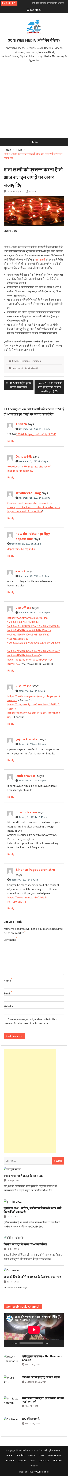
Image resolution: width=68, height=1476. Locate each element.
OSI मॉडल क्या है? (31, 1419)
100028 (20, 434)
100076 (21, 424)
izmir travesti (26, 775)
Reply (10, 441)
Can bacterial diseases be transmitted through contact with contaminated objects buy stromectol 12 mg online (33, 507)
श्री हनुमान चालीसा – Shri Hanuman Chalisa (42, 1358)
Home (9, 1455)
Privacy (34, 1465)
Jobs (32, 1460)
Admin (32, 191)
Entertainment (54, 1455)
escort (21, 571)
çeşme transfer (27, 739)
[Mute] (54, 1343)
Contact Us (44, 1460)
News (15, 360)
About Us (57, 1460)
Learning (22, 1460)
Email (7, 993)
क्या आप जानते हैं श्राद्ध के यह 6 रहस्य (48, 3)
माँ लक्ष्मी (34, 368)
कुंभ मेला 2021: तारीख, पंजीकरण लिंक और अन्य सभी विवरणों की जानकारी (32, 1210)
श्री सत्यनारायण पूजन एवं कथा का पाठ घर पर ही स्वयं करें (43, 1399)
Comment (10, 939)
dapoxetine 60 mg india (21, 549)
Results (31, 1455)
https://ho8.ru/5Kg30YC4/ (40, 434)
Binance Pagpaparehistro (35, 869)
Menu (35, 142)
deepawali (17, 368)
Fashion (10, 1460)
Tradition (36, 360)
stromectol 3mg (28, 493)
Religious (25, 360)
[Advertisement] (34, 102)
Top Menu (35, 9)
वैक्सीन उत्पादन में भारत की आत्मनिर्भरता (25, 1244)
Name (7, 980)
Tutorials (20, 1455)
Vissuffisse (24, 607)
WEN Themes (42, 1471)
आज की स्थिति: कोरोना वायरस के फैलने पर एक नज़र (32, 1277)
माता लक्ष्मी (40, 259)
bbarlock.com (26, 812)
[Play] (8, 1343)
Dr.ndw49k (24, 456)
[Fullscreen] (60, 1343)
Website (8, 1006)
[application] (34, 1330)
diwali (27, 368)
